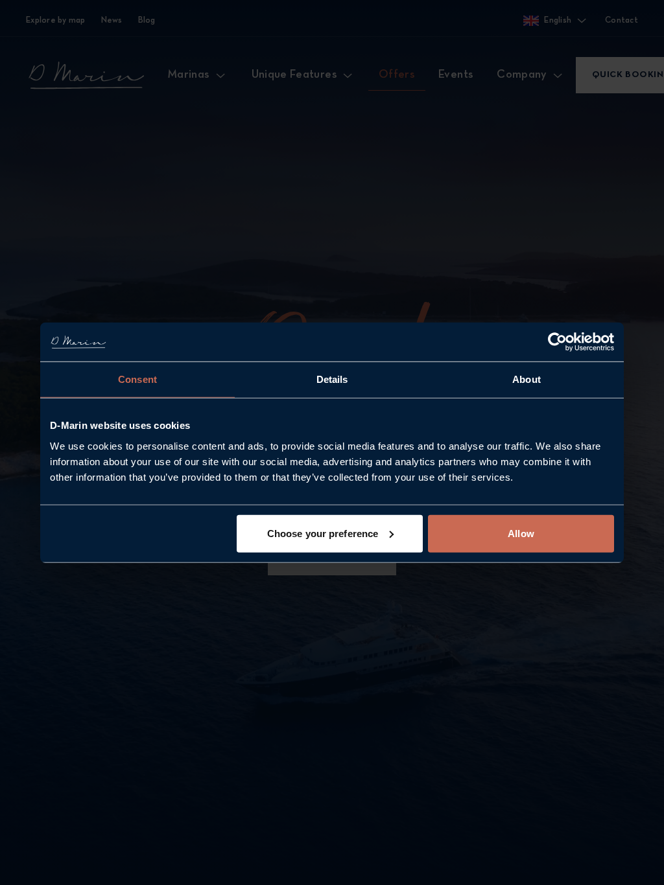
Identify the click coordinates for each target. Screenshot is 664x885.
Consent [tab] (137, 379)
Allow (521, 532)
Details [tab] (332, 379)
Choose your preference (322, 532)
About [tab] (526, 379)
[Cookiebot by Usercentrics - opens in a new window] (557, 342)
